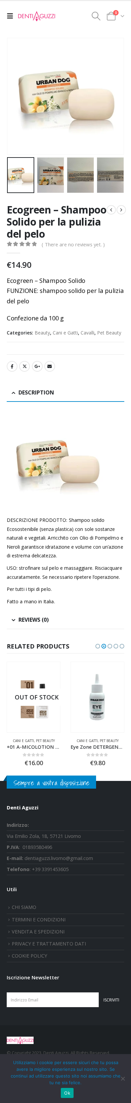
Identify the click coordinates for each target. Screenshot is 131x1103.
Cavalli (87, 332)
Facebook (12, 366)
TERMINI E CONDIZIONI (39, 919)
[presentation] (15, 96)
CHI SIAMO (24, 907)
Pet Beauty (109, 332)
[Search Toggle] (96, 16)
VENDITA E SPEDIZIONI (38, 931)
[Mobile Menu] (12, 16)
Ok (67, 1093)
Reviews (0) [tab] (33, 619)
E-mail (49, 366)
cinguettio (24, 366)
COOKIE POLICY (29, 956)
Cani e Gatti (65, 332)
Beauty (42, 332)
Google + (37, 366)
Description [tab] (36, 392)
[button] (98, 646)
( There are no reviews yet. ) (73, 244)
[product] (97, 697)
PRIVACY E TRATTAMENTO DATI (49, 943)
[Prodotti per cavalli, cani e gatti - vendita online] (36, 16)
